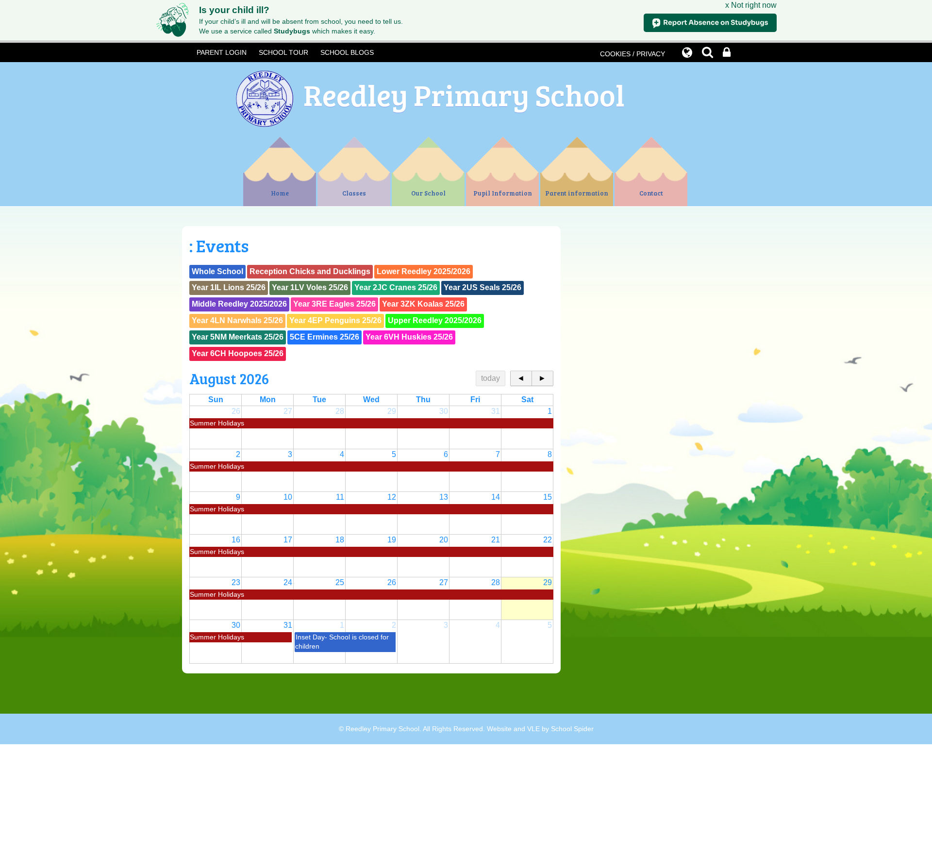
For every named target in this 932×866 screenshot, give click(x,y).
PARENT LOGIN (222, 52)
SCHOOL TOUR (283, 52)
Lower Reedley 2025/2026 (423, 271)
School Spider (572, 729)
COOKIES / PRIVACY (632, 54)
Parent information (576, 193)
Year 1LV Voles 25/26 (310, 287)
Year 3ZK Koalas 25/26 (423, 304)
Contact (651, 193)
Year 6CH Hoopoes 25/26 (237, 353)
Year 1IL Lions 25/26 (229, 287)
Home (280, 193)
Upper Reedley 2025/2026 (435, 320)
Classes (354, 193)
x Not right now (751, 5)
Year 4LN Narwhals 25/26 (237, 320)
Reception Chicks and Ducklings (310, 271)
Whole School (217, 271)
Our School (428, 193)
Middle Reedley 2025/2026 (239, 304)
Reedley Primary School (464, 94)
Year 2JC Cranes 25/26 (395, 287)
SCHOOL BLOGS (347, 52)
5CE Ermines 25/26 (324, 337)
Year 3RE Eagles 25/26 (334, 304)
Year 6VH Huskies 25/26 (409, 337)
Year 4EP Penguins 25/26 (335, 320)
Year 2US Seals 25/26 (482, 287)
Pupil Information (502, 193)
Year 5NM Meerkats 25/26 (237, 337)
